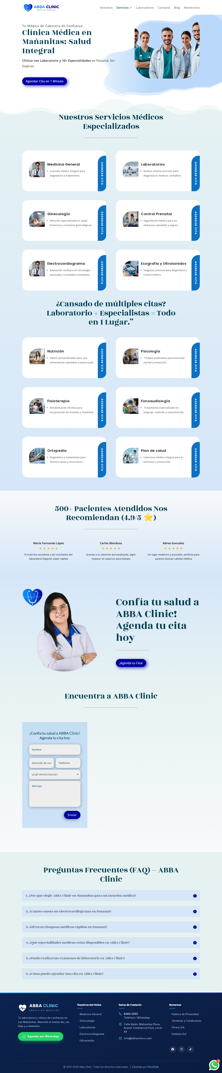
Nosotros (106, 8)
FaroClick (153, 1067)
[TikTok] (190, 1049)
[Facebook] (172, 1049)
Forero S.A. (178, 1027)
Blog (177, 8)
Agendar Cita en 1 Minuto (44, 81)
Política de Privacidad (185, 1014)
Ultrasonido (87, 1040)
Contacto (164, 8)
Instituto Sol (179, 1033)
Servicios (122, 8)
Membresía (192, 8)
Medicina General (91, 1014)
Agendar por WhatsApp (43, 1036)
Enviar (72, 815)
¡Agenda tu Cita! (131, 663)
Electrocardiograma (92, 1033)
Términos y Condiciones (187, 1020)
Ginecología (87, 1020)
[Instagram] (181, 1049)
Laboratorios (145, 8)
